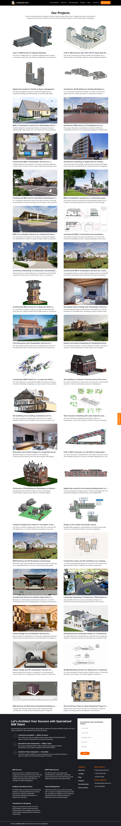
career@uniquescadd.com (102, 783)
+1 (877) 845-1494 (100, 773)
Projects (82, 2)
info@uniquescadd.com (101, 770)
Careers (81, 774)
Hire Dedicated (73, 2)
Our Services (54, 2)
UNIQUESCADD (20, 824)
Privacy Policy (83, 788)
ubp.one (45, 824)
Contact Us (96, 2)
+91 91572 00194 (99, 777)
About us (64, 2)
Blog (89, 2)
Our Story (107, 2)
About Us (81, 770)
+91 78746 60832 (99, 786)
